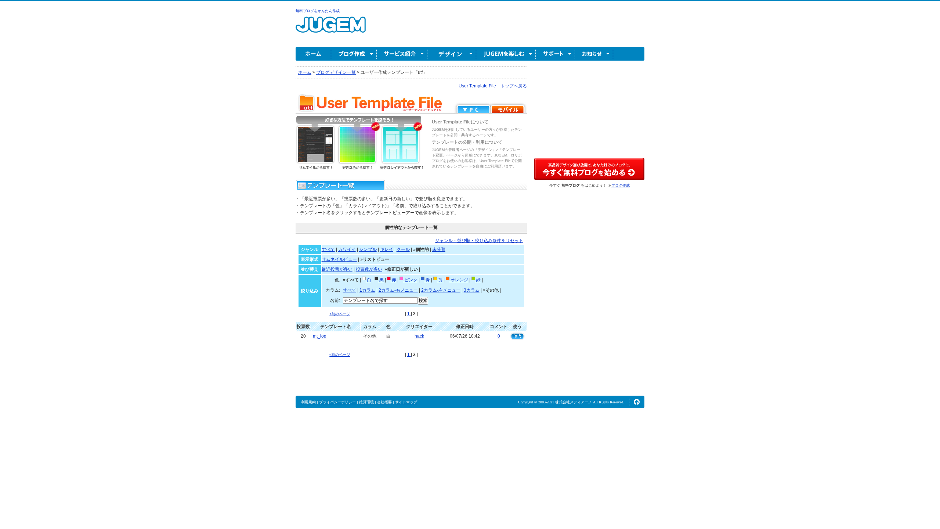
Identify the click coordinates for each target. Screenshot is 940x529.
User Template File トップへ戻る (493, 86)
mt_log (319, 336)
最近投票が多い (337, 269)
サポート (555, 54)
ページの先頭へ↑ (636, 402)
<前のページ (339, 314)
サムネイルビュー (339, 259)
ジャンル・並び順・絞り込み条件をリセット (479, 240)
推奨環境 (366, 402)
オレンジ (458, 280)
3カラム (472, 290)
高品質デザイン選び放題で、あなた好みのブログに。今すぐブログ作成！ (589, 169)
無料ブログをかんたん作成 (318, 11)
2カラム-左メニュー (440, 290)
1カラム (367, 290)
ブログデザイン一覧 (336, 72)
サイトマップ (406, 402)
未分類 (438, 249)
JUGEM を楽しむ (506, 54)
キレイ (386, 249)
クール (403, 249)
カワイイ (347, 249)
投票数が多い (369, 269)
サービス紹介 (402, 54)
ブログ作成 (354, 54)
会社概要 (384, 402)
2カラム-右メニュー (398, 290)
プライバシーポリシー (337, 402)
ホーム (313, 54)
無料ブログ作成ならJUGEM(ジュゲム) (331, 29)
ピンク (410, 280)
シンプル (368, 249)
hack (419, 336)
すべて (328, 249)
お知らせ (594, 54)
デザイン (451, 54)
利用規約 (308, 402)
